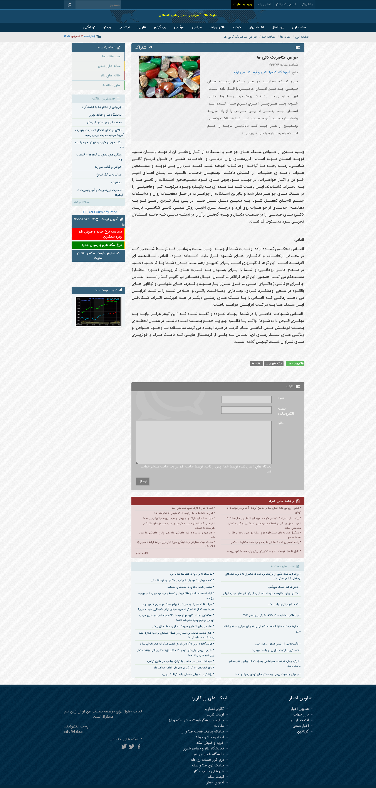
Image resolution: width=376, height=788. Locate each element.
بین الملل (278, 27)
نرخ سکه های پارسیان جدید (101, 245)
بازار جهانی (301, 714)
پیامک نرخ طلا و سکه (208, 765)
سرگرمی (179, 27)
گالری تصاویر (214, 709)
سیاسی (197, 27)
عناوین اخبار (300, 709)
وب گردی (160, 27)
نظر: (281, 423)
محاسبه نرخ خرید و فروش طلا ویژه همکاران (100, 234)
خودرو (237, 27)
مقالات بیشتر (81, 202)
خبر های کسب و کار (209, 771)
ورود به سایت (242, 4)
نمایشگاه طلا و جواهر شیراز (204, 748)
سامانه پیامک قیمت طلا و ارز (202, 731)
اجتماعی (124, 27)
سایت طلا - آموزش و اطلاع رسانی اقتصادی (188, 14)
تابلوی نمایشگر (286, 4)
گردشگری (89, 27)
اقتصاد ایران (300, 720)
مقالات (219, 726)
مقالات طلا (256, 364)
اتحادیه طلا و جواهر (209, 737)
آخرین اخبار (215, 782)
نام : (281, 398)
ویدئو (107, 27)
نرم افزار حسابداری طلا (207, 760)
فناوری (142, 27)
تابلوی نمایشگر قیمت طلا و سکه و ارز (196, 720)
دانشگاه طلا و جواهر (209, 754)
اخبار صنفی (300, 726)
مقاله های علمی (109, 66)
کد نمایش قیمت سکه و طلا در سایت (98, 255)
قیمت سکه (216, 777)
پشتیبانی (306, 4)
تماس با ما (264, 4)
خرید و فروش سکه (210, 743)
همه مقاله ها (111, 56)
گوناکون (303, 731)
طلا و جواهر (217, 27)
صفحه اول (299, 27)
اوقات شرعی (215, 714)
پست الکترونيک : (286, 411)
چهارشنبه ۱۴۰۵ (80, 36)
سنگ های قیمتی (274, 364)
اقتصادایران (256, 27)
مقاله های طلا (111, 75)
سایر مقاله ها (111, 85)
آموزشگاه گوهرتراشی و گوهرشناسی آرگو (262, 72)
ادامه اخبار (142, 553)
